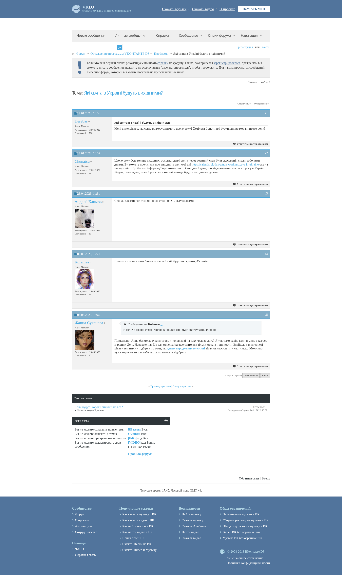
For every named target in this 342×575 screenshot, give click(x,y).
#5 (266, 314)
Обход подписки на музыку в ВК (245, 526)
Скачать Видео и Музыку (139, 550)
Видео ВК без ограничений (241, 532)
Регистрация (245, 47)
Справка (162, 35)
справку (162, 63)
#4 (266, 253)
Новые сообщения (91, 35)
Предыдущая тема (160, 386)
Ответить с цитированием (252, 143)
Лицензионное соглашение (245, 558)
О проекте (227, 9)
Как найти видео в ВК (137, 532)
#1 (266, 113)
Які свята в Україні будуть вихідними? (123, 92)
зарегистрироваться (227, 63)
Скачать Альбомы (194, 526)
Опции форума (219, 35)
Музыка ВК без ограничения (242, 538)
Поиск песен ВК (133, 538)
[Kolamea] (84, 279)
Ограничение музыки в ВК (241, 514)
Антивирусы (83, 526)
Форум (80, 53)
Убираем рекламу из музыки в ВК (246, 520)
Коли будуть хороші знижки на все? (99, 407)
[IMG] (132, 438)
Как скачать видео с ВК (138, 520)
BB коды (134, 429)
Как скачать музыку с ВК (139, 514)
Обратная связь (249, 478)
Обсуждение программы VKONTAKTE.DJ (119, 53)
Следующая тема (182, 386)
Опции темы (243, 103)
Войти (265, 47)
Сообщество (188, 35)
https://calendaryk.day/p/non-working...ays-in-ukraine (225, 164)
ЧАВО (79, 549)
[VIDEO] (134, 442)
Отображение (260, 103)
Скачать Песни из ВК (136, 544)
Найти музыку (191, 514)
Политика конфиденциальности (248, 563)
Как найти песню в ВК (137, 526)
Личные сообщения (130, 35)
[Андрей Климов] (84, 218)
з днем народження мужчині (185, 348)
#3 (266, 193)
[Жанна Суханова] (84, 340)
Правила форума (140, 453)
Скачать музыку (174, 9)
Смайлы (134, 433)
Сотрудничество (86, 532)
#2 (266, 153)
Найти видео (190, 532)
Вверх (265, 375)
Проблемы (161, 53)
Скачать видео (203, 9)
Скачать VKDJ (254, 9)
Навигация (249, 35)
